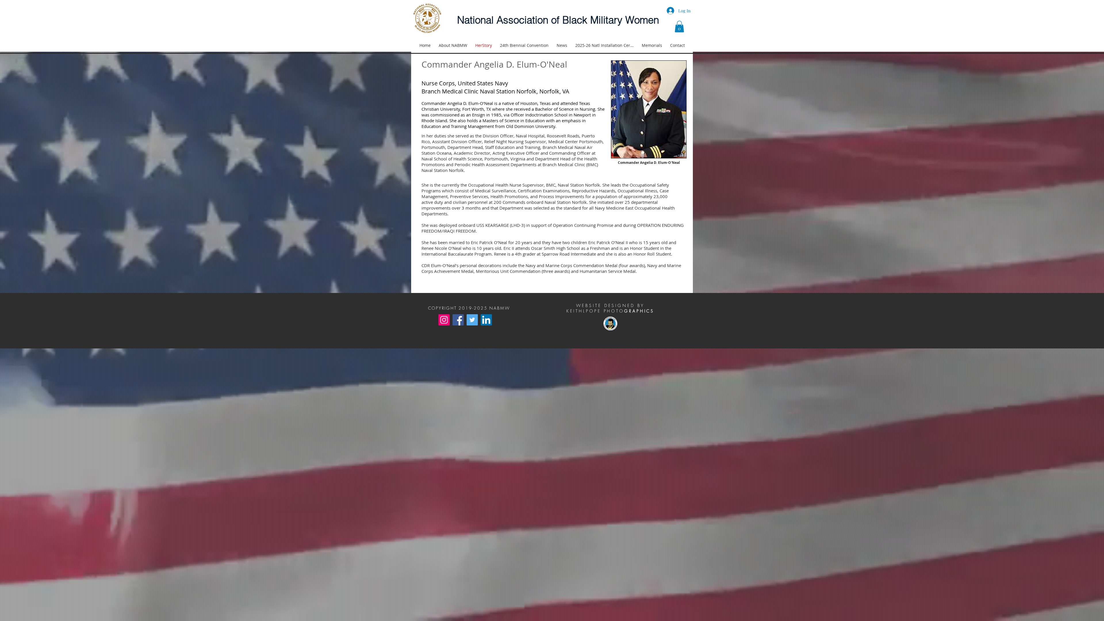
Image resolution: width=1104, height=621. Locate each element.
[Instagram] (444, 319)
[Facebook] (458, 319)
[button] (679, 26)
